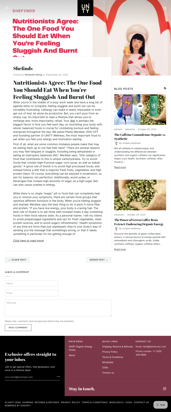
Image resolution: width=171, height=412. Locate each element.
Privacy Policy (110, 351)
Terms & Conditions (112, 357)
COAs (105, 367)
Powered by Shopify (18, 405)
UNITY (11, 402)
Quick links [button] (110, 341)
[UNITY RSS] (165, 88)
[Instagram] (164, 388)
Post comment (18, 327)
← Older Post (17, 259)
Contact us (108, 372)
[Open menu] (10, 8)
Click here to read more (28, 240)
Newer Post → (99, 259)
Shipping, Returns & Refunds (117, 346)
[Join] (57, 376)
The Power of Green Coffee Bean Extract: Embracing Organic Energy (139, 222)
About (72, 355)
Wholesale (107, 362)
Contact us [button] (143, 341)
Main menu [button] (76, 341)
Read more (120, 167)
